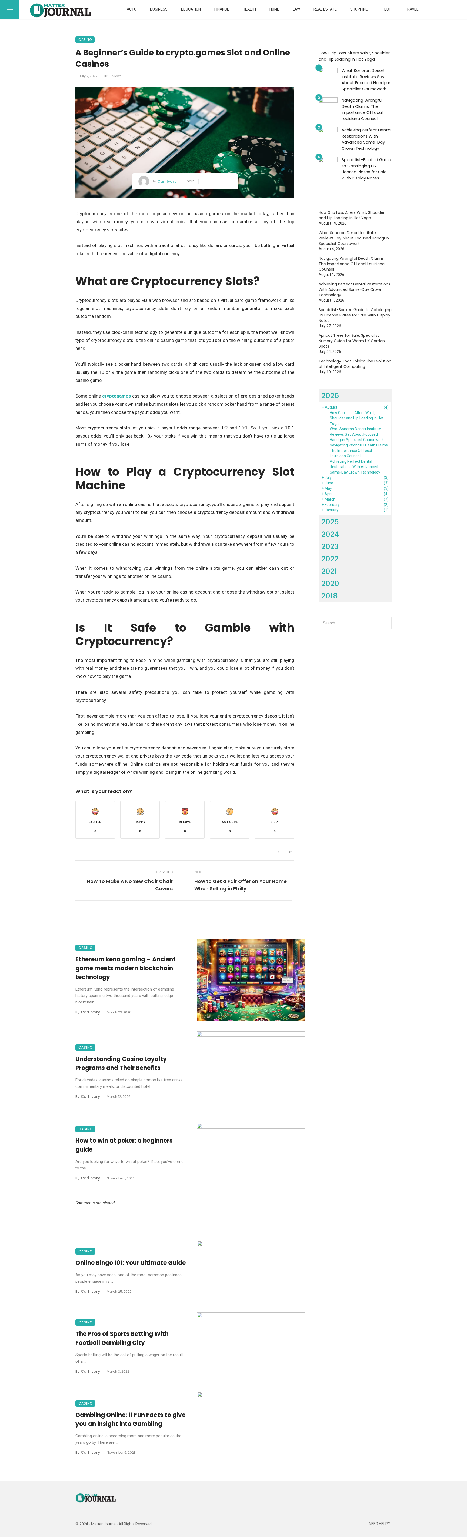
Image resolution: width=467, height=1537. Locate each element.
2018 (329, 596)
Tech (386, 9)
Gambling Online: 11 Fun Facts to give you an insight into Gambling (130, 1419)
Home (274, 9)
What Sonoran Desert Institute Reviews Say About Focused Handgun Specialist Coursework (366, 80)
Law (296, 9)
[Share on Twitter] (213, 181)
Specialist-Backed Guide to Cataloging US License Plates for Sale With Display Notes (366, 169)
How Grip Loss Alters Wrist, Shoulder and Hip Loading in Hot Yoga (354, 56)
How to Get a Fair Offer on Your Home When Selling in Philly (240, 885)
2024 (330, 534)
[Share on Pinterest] (221, 181)
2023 (330, 546)
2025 (330, 521)
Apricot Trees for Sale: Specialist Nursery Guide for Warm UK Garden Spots (352, 341)
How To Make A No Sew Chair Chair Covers (130, 885)
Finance (221, 9)
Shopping (359, 9)
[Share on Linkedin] (229, 181)
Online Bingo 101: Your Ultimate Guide (130, 1263)
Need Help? (379, 1524)
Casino (85, 39)
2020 (330, 583)
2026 (330, 395)
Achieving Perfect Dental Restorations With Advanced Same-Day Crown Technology (366, 139)
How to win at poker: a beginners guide (124, 1145)
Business (159, 9)
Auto (131, 9)
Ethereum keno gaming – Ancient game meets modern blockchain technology (125, 968)
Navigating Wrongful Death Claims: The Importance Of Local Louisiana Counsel (362, 109)
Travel (411, 9)
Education (191, 9)
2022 (329, 559)
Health (249, 9)
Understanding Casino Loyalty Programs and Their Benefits (121, 1063)
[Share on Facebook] (205, 181)
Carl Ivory (166, 181)
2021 (329, 571)
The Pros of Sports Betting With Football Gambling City (122, 1338)
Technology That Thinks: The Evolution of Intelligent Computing (355, 363)
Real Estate (325, 9)
